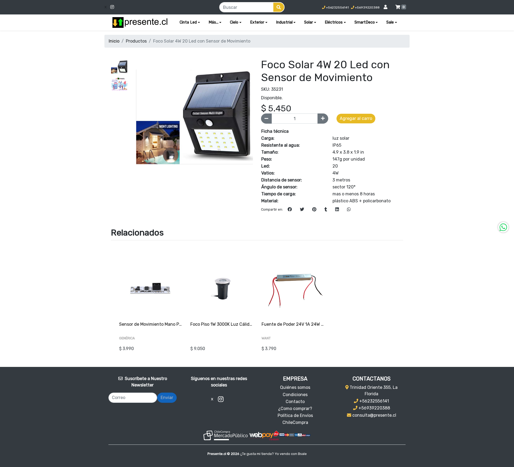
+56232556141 (337, 7)
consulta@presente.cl (373, 415)
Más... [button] (213, 22)
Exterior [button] (257, 22)
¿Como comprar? (295, 408)
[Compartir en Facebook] (289, 209)
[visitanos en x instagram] (145, 7)
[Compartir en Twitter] (302, 209)
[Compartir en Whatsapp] (348, 209)
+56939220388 (367, 7)
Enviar (167, 397)
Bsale (302, 454)
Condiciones (295, 394)
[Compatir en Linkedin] (337, 209)
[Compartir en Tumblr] (326, 209)
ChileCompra (295, 422)
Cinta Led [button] (188, 22)
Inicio (114, 41)
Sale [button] (390, 22)
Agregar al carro (356, 118)
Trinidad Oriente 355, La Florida (373, 390)
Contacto (295, 401)
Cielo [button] (234, 22)
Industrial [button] (284, 22)
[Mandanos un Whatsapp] (503, 227)
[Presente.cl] (139, 22)
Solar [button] (308, 22)
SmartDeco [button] (364, 22)
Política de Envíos (295, 415)
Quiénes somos (295, 387)
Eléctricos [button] (334, 22)
